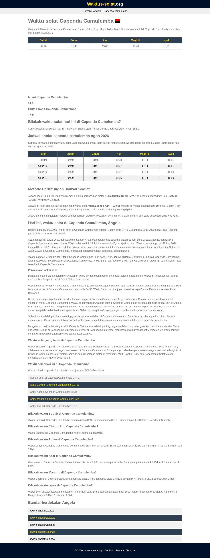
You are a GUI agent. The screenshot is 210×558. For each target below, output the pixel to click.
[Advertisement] (105, 71)
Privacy (120, 550)
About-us (130, 550)
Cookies (109, 550)
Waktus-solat (101, 4)
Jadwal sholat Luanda (42, 510)
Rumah (87, 11)
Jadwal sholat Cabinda (42, 539)
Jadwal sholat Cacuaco (42, 517)
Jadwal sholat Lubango (42, 532)
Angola (97, 11)
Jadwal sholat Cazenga (42, 525)
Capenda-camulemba (115, 11)
